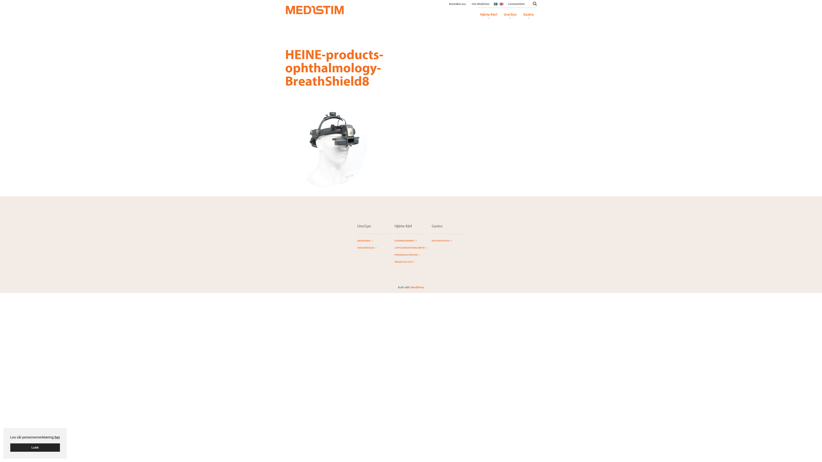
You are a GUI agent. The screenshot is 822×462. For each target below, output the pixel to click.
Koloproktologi (441, 240)
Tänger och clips (403, 262)
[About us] (503, 7)
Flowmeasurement (404, 240)
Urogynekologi (365, 247)
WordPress (417, 287)
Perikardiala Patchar (406, 254)
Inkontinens (364, 240)
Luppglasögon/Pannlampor (410, 247)
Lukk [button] (35, 447)
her (57, 437)
